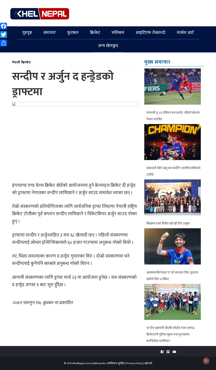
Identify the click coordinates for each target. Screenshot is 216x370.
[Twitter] (168, 352)
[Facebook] (162, 352)
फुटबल (72, 32)
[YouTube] (174, 352)
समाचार (49, 32)
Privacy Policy (135, 363)
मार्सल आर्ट (185, 32)
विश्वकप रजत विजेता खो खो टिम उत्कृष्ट (168, 223)
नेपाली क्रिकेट (21, 62)
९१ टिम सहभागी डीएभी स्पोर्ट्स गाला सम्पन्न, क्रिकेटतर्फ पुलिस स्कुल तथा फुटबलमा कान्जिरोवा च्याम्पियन (170, 334)
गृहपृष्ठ (27, 32)
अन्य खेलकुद (108, 45)
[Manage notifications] (206, 360)
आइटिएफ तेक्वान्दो (150, 32)
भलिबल (118, 32)
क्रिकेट (95, 32)
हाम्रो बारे (148, 363)
